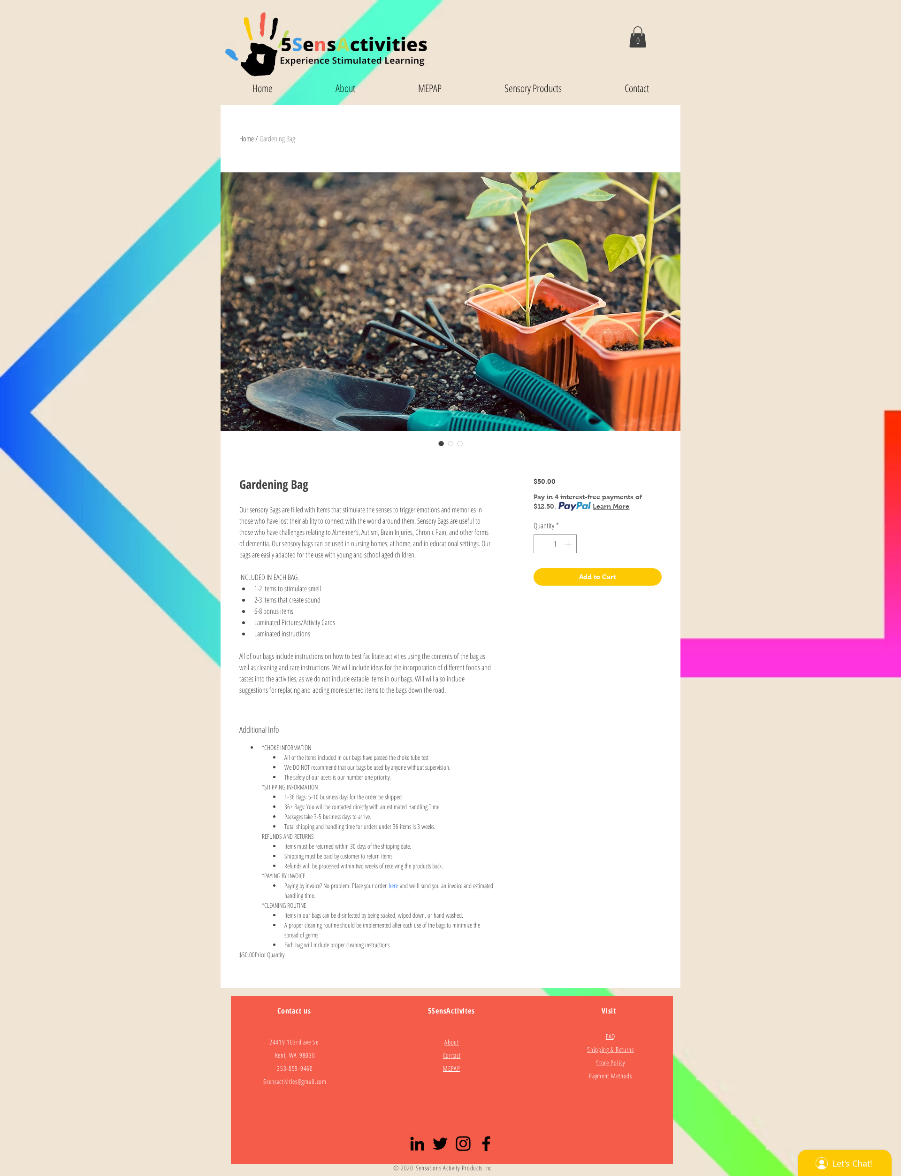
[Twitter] (440, 1143)
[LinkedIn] (417, 1143)
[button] (638, 36)
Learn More (611, 506)
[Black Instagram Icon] (463, 1143)
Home (246, 138)
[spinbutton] (555, 544)
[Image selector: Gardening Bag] (441, 443)
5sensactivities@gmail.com (295, 1081)
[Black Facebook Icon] (486, 1143)
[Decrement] (541, 544)
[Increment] (568, 544)
